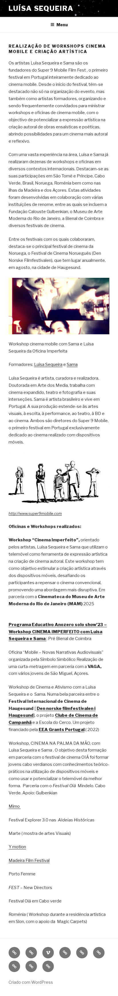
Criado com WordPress (31, 982)
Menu (62, 24)
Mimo (15, 806)
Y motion (17, 846)
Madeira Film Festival (29, 860)
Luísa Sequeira (41, 8)
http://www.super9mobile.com (35, 513)
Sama (72, 364)
